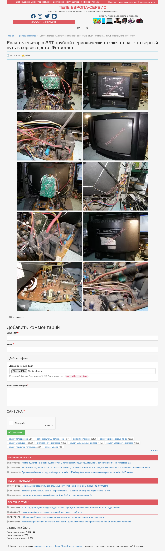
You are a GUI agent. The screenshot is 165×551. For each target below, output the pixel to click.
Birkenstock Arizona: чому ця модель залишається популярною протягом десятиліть (63, 516)
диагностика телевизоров (48, 442)
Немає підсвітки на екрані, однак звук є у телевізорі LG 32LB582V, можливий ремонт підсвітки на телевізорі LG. (76, 462)
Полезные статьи (18, 502)
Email (10, 344)
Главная (10, 35)
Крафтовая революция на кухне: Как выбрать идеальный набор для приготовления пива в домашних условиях (76, 521)
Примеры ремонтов (127, 1)
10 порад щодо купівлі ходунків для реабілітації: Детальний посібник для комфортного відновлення (71, 507)
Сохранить (17, 432)
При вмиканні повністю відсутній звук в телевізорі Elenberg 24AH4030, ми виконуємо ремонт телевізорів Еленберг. (78, 472)
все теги (154, 450)
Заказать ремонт (43, 22)
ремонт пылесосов (81, 438)
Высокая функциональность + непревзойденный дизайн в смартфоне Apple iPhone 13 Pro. (66, 490)
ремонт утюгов (51, 446)
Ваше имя (12, 332)
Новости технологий (20, 480)
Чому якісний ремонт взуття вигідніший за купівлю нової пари (52, 512)
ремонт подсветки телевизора (23, 446)
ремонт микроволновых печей (113, 438)
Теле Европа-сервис (82, 7)
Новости (112, 1)
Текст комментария (17, 385)
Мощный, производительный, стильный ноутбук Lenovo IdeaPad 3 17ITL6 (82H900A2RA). (65, 485)
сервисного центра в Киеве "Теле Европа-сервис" (58, 545)
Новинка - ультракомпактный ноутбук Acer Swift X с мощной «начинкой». (57, 495)
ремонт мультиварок (18, 442)
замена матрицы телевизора (50, 438)
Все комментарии (146, 1)
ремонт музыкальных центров (83, 442)
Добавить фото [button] (18, 358)
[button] (50, 85)
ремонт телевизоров (18, 438)
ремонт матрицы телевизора (120, 442)
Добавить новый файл (21, 365)
